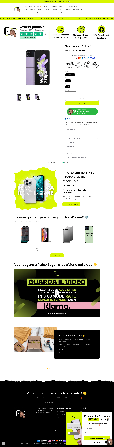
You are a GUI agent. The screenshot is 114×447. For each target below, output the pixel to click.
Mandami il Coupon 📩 (97, 438)
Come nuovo (71, 75)
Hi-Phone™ (26, 443)
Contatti (59, 417)
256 (68, 87)
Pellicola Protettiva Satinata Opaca (67, 247)
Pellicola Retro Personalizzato (87, 247)
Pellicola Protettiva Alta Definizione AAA (46, 247)
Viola (69, 81)
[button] (59, 6)
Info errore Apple (61, 411)
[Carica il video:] (57, 293)
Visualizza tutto (57, 255)
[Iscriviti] (69, 402)
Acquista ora (82, 103)
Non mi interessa (97, 442)
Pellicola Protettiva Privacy (21, 247)
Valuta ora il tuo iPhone (71, 204)
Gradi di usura (61, 414)
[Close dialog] (110, 413)
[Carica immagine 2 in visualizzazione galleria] (28, 97)
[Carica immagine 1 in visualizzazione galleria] (19, 97)
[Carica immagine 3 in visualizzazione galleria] (38, 97)
